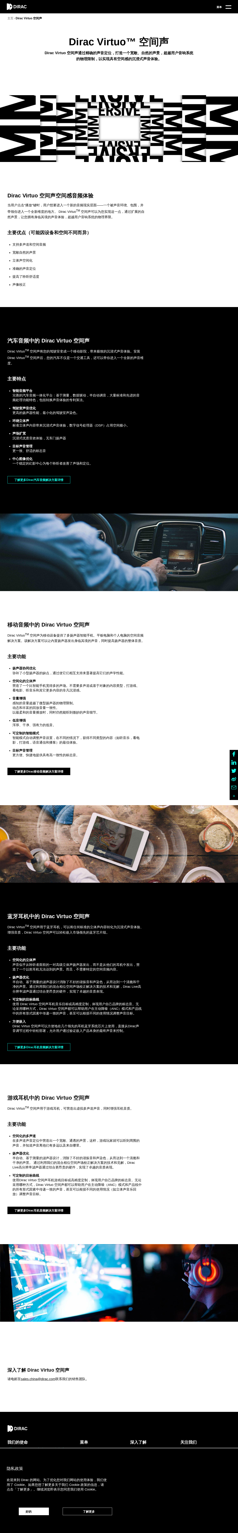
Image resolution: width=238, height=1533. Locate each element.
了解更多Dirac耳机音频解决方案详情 (38, 1047)
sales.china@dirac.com (38, 1379)
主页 (10, 18)
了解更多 (87, 1511)
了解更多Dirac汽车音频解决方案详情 (38, 479)
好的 (34, 1511)
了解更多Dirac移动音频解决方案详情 (38, 771)
